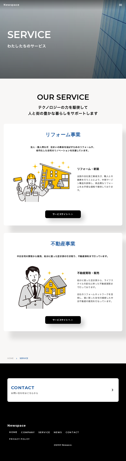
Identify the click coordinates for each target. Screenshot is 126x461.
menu (120, 5)
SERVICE (44, 432)
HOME (10, 358)
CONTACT (72, 432)
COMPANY (28, 432)
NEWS (58, 432)
